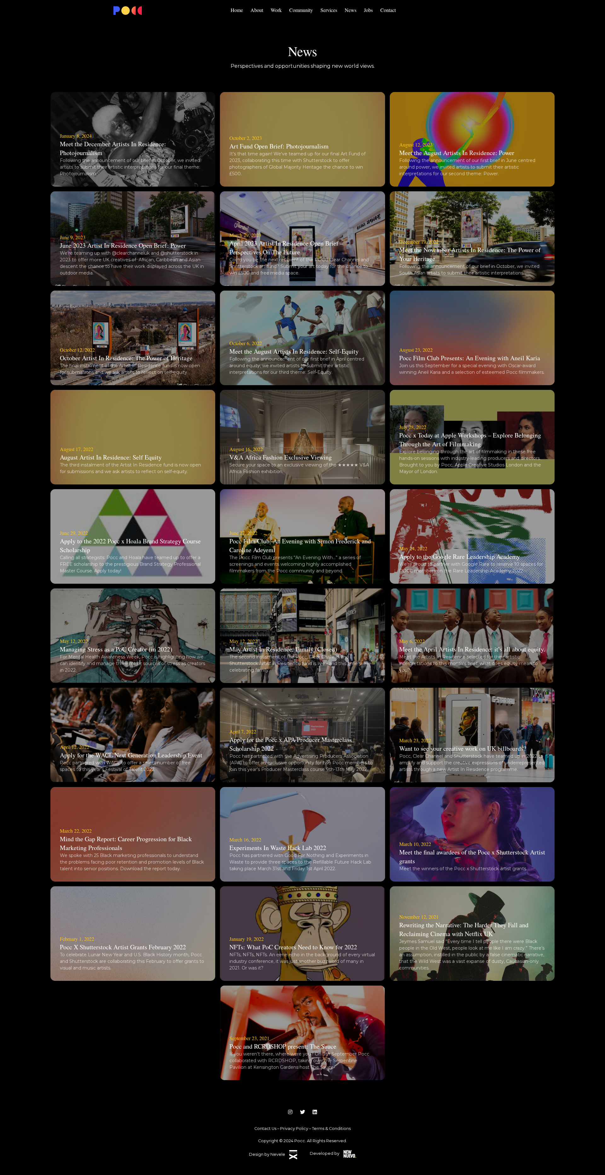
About (257, 10)
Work (276, 10)
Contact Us (265, 1128)
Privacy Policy (294, 1128)
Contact (388, 10)
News (350, 10)
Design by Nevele (267, 1154)
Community (301, 10)
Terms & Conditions (331, 1128)
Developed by (325, 1153)
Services (328, 10)
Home (237, 10)
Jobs (368, 10)
